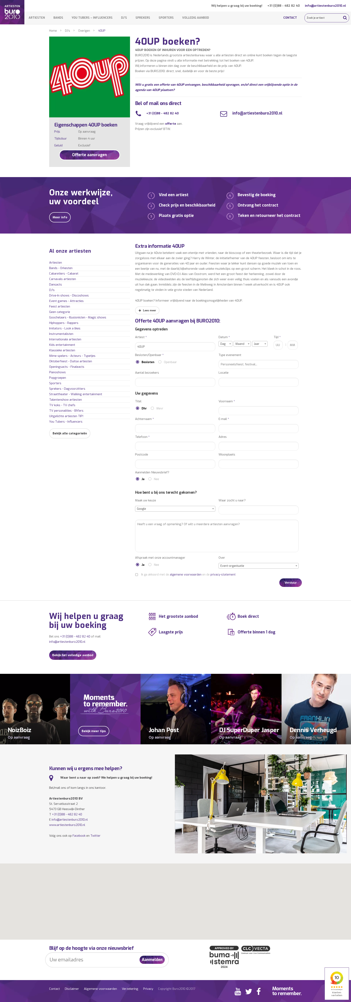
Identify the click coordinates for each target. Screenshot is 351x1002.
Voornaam (227, 401)
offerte (170, 124)
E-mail (224, 419)
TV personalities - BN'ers (66, 411)
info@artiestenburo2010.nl (325, 6)
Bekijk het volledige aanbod (72, 655)
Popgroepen (57, 378)
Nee (156, 479)
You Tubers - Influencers (65, 422)
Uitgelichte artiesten (66, 416)
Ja (143, 479)
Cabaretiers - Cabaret (63, 274)
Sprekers (142, 18)
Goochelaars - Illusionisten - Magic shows (77, 317)
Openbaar (170, 362)
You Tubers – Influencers (92, 18)
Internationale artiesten (65, 339)
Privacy (148, 989)
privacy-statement (223, 575)
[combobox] (225, 344)
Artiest (141, 337)
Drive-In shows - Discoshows (69, 295)
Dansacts (55, 284)
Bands (58, 18)
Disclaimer (72, 989)
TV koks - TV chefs (62, 405)
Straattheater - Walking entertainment (75, 394)
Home (53, 31)
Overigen (84, 31)
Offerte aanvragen (89, 154)
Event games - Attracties (66, 301)
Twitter (95, 836)
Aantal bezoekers (147, 373)
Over (222, 558)
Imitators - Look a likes (64, 328)
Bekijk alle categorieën (70, 433)
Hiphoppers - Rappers (63, 323)
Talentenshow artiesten (65, 400)
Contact (290, 18)
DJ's (67, 31)
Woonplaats (227, 455)
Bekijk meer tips (94, 731)
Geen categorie (59, 312)
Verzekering (130, 989)
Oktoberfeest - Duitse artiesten (70, 361)
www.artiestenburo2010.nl (67, 825)
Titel (138, 401)
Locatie (224, 373)
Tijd (277, 337)
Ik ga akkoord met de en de (188, 575)
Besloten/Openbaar (149, 355)
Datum (224, 337)
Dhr (144, 408)
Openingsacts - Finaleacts (66, 367)
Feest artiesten (59, 306)
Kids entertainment (62, 345)
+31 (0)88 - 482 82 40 (283, 6)
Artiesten (37, 18)
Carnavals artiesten (62, 279)
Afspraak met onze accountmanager (160, 558)
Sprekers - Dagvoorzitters (67, 389)
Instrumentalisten (61, 334)
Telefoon (142, 437)
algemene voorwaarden (186, 575)
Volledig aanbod (195, 18)
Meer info (60, 217)
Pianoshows (57, 372)
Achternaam (144, 419)
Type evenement (230, 355)
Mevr (159, 408)
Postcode (141, 455)
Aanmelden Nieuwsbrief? (152, 472)
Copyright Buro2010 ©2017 (176, 989)
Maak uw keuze (145, 500)
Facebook (79, 836)
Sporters (166, 18)
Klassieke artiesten (62, 350)
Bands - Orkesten (61, 268)
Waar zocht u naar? (232, 500)
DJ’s (124, 18)
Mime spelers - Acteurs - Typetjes (72, 356)
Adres (223, 437)
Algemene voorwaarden (100, 989)
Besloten (148, 362)
